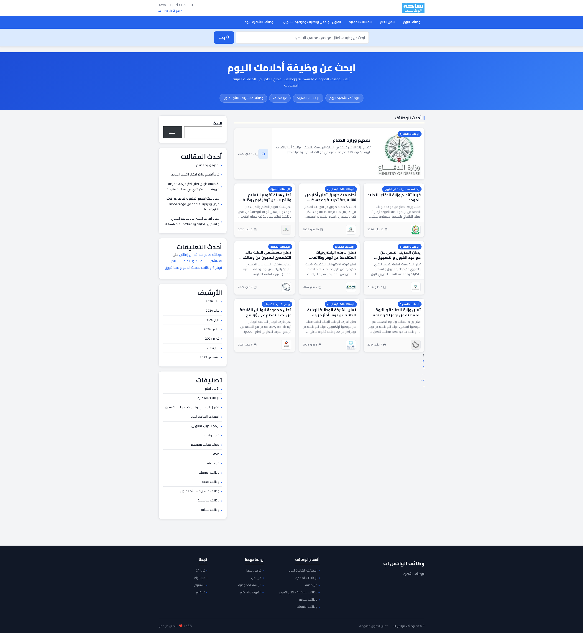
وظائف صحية (210, 482)
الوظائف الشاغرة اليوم (260, 22)
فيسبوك (199, 578)
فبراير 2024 (212, 338)
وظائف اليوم (411, 22)
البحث (217, 123)
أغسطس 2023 (209, 357)
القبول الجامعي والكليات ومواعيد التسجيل (312, 22)
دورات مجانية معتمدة (205, 444)
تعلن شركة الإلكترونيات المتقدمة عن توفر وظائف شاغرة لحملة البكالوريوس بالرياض (333, 255)
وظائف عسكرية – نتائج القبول (199, 491)
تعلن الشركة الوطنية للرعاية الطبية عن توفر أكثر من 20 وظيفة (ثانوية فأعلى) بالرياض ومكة (330, 312)
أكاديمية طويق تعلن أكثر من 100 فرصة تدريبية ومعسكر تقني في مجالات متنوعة (330, 197)
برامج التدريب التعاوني (277, 304)
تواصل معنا (253, 570)
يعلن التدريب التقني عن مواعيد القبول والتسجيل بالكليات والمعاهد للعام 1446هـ (399, 255)
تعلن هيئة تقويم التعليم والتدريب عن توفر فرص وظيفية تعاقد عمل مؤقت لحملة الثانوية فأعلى (264, 197)
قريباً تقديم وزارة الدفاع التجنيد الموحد (394, 197)
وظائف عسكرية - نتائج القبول (243, 98)
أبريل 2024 (212, 320)
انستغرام (199, 585)
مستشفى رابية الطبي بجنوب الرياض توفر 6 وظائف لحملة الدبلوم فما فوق (193, 264)
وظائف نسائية (210, 510)
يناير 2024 (213, 348)
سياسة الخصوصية (249, 585)
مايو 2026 (212, 301)
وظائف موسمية (208, 500)
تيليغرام (200, 592)
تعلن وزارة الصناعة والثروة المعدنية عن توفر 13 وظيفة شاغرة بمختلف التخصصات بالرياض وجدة (397, 312)
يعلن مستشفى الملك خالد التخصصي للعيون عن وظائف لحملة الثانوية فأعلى (267, 255)
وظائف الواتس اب (403, 563)
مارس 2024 (211, 329)
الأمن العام (387, 22)
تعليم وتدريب (211, 435)
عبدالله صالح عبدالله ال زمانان (200, 254)
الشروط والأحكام (250, 592)
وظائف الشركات (209, 472)
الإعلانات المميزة (360, 22)
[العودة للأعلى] (10, 625)
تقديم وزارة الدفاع (352, 140)
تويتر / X (200, 570)
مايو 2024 (212, 310)
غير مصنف (280, 98)
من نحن (256, 578)
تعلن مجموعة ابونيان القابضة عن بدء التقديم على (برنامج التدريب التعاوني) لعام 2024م (265, 312)
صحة (216, 454)
